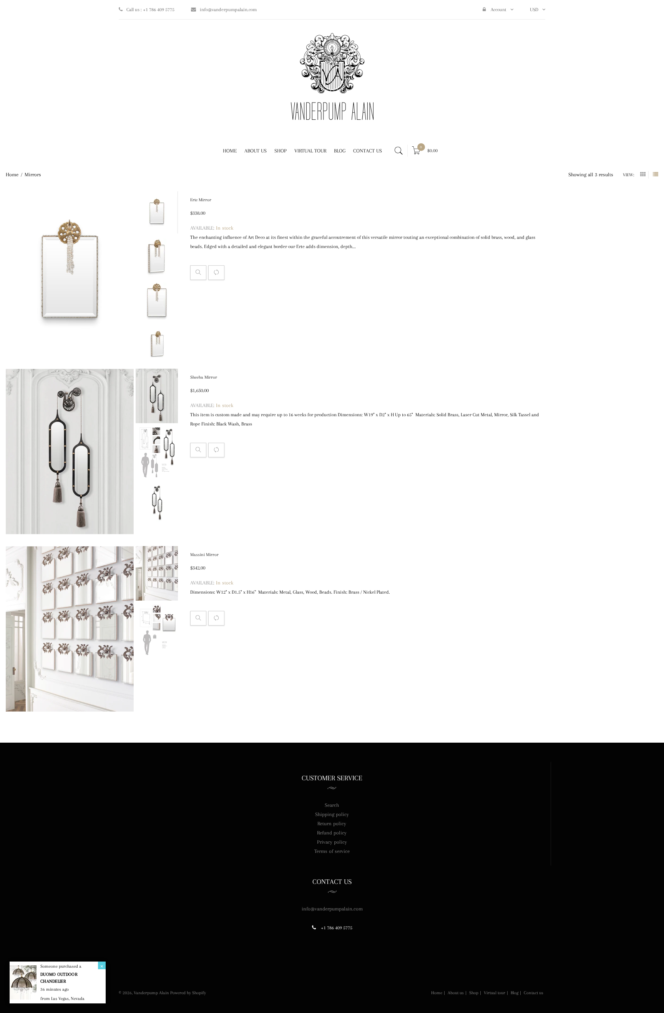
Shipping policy (332, 814)
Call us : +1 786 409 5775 (150, 9)
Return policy (331, 823)
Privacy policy (332, 842)
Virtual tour (494, 993)
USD (534, 9)
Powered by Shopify (188, 992)
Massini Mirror (204, 554)
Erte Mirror (200, 199)
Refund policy (332, 833)
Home (436, 993)
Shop (473, 993)
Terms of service (332, 851)
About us (456, 993)
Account (498, 9)
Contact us (533, 993)
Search (332, 805)
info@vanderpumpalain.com (228, 9)
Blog (514, 993)
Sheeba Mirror (203, 377)
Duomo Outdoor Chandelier (58, 978)
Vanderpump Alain (151, 992)
